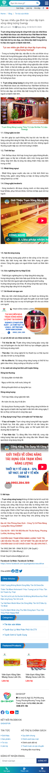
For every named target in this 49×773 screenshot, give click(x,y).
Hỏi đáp (37, 8)
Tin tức (5, 743)
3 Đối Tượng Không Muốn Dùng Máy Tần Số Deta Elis (22, 585)
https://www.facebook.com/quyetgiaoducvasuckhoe (22, 564)
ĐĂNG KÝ (42, 760)
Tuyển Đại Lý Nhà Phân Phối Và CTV (20, 629)
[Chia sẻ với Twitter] (21, 571)
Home (3, 14)
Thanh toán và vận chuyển (33, 746)
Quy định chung (28, 736)
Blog (10, 14)
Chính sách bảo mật (30, 739)
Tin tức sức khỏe (22, 14)
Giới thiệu (20, 8)
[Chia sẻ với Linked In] (17, 571)
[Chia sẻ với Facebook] (13, 571)
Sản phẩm (6, 739)
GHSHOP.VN (5, 723)
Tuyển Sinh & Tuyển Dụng (15, 635)
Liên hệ (29, 8)
